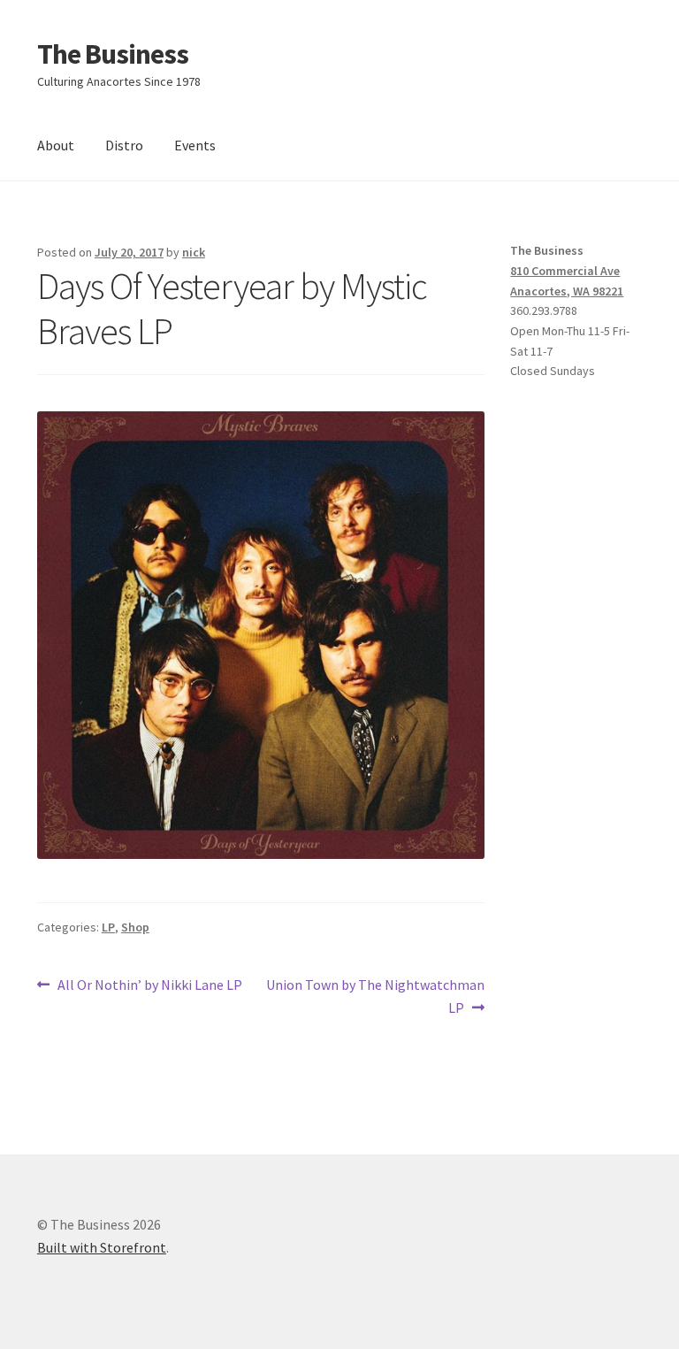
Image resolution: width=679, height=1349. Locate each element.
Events (195, 145)
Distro (124, 145)
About (55, 145)
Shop (135, 927)
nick (193, 252)
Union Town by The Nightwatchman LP (374, 995)
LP (108, 927)
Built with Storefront (101, 1247)
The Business (112, 54)
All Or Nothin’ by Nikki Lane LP (149, 986)
